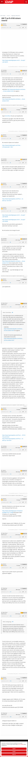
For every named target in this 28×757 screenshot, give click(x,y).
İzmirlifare (8, 116)
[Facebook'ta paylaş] (25, 27)
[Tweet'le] (23, 27)
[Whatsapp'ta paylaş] (20, 27)
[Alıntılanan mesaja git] (12, 312)
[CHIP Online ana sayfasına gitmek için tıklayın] (9, 2)
